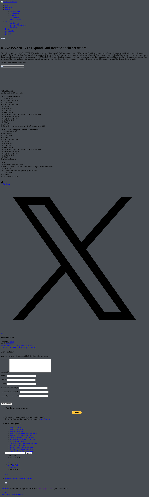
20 (13, 467)
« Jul (7, 474)
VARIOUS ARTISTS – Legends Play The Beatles (18, 347)
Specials (8, 21)
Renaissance (9, 344)
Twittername (9, 388)
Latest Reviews (15, 13)
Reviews (8, 9)
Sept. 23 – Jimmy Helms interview (21, 451)
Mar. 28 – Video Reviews (18, 441)
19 (11, 467)
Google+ (10, 396)
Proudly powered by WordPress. (12, 494)
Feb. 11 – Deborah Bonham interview (23, 437)
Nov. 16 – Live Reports (18, 445)
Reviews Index (15, 11)
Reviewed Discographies (18, 25)
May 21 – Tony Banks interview (21, 435)
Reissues (13, 15)
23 (19, 467)
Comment (5, 372)
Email (3, 380)
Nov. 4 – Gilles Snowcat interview (21, 447)
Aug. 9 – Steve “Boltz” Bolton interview (24, 433)
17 (6, 467)
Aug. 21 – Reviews (16, 429)
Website (3, 384)
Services (8, 33)
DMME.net (5, 488)
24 (6, 469)
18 (8, 467)
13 (13, 465)
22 (17, 467)
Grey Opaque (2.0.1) (45, 488)
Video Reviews (15, 17)
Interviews (8, 7)
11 (8, 465)
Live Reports (14, 23)
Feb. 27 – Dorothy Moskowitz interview (23, 443)
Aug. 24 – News (15, 428)
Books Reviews (15, 19)
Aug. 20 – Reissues (16, 431)
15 (17, 465)
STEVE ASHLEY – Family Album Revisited (16, 346)
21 (15, 467)
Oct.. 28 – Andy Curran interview (21, 449)
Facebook (10, 392)
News (7, 5)
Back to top (5, 492)
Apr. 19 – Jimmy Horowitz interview (22, 439)
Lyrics (7, 29)
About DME (9, 31)
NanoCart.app (45, 419)
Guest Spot (13, 27)
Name (3, 376)
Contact (8, 35)
